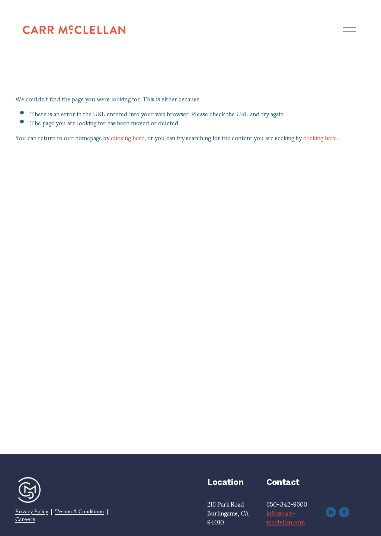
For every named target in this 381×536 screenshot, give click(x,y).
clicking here (127, 137)
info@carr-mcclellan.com (285, 517)
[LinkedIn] (331, 512)
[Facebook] (344, 512)
